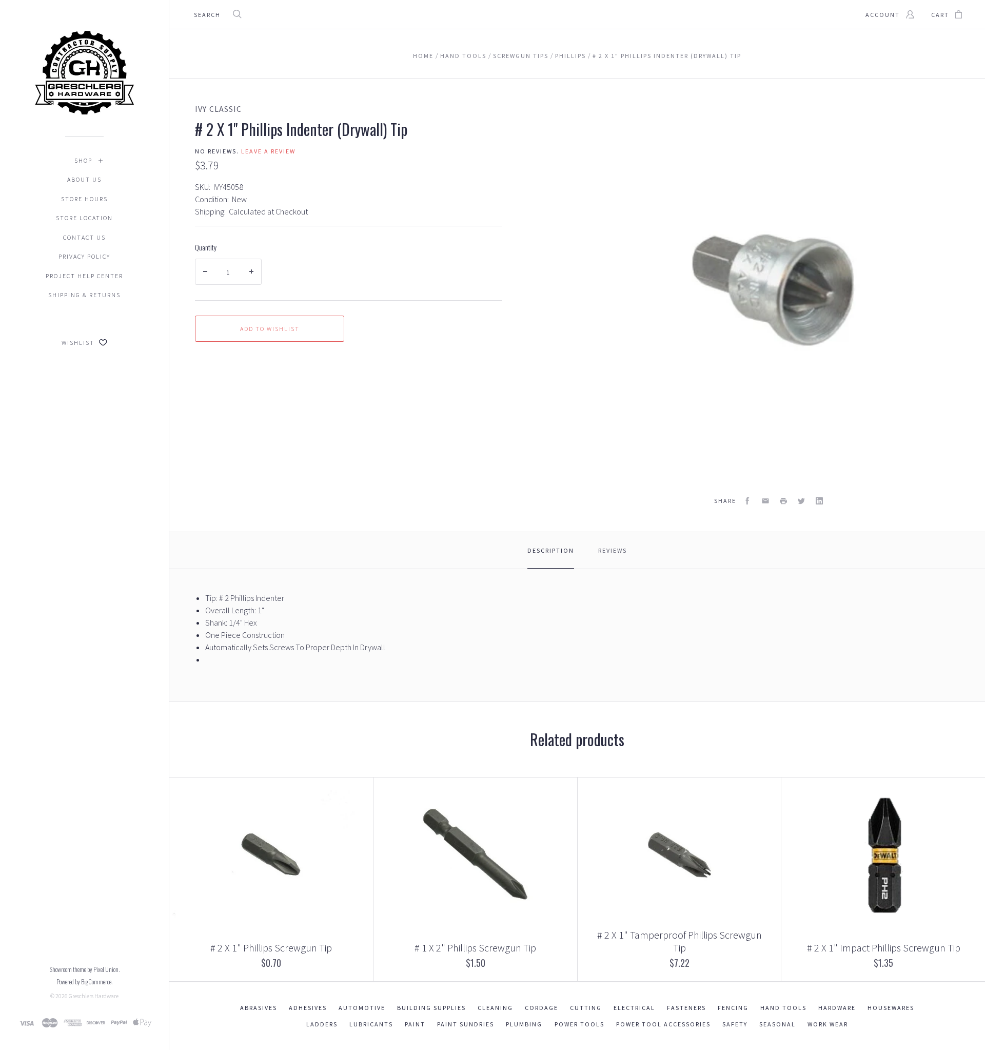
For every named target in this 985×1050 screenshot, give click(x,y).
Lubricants (371, 1024)
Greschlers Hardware (94, 996)
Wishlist (79, 342)
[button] (984, 1047)
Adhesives (308, 1008)
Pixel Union (106, 969)
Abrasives (258, 1008)
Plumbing (524, 1024)
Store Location (84, 218)
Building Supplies (431, 1008)
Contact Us (84, 237)
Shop (83, 160)
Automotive (362, 1008)
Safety (734, 1024)
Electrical (634, 1008)
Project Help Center (84, 276)
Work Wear (827, 1024)
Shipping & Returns (84, 295)
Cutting (586, 1008)
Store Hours (84, 199)
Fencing (733, 1008)
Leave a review (268, 151)
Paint (415, 1024)
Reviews (612, 550)
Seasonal (777, 1024)
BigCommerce (96, 981)
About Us (84, 179)
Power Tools (579, 1024)
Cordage (541, 1008)
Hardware (837, 1008)
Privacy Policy (84, 256)
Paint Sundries (465, 1024)
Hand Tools (783, 1008)
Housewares (891, 1008)
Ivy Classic (218, 109)
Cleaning (495, 1008)
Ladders (322, 1024)
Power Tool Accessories (663, 1024)
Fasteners (686, 1008)
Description (550, 550)
